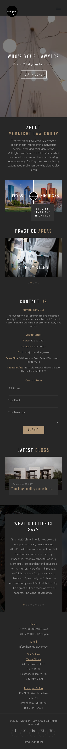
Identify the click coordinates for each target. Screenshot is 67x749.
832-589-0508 (37, 340)
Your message (17, 412)
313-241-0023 (39, 346)
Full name (14, 388)
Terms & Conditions (33, 741)
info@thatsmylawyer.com (37, 352)
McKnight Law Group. (33, 720)
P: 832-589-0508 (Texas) (33, 629)
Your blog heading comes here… (32, 488)
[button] (28, 282)
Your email (14, 400)
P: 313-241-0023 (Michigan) (33, 634)
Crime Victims (33, 267)
